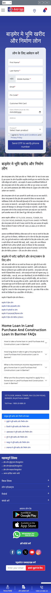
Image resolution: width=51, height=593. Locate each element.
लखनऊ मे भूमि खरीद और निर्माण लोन (18, 447)
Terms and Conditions (28, 134)
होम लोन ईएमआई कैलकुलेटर (13, 466)
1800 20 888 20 (42, 591)
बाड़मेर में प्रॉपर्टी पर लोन (9, 310)
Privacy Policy (16, 137)
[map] (34, 11)
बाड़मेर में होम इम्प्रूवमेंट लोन (11, 306)
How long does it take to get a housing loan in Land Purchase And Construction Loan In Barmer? (23, 354)
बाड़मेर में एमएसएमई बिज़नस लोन (12, 313)
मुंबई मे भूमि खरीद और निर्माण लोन (17, 421)
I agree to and (26, 136)
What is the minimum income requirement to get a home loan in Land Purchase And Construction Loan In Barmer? (23, 367)
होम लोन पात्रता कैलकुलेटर (13, 469)
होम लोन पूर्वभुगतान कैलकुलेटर (13, 462)
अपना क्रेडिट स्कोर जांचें (12, 473)
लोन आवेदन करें (24, 591)
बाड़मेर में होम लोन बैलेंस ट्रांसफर (12, 317)
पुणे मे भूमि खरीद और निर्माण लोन (16, 437)
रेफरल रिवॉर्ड (7, 591)
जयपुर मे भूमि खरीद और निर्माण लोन (17, 442)
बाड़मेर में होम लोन (7, 302)
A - (40, 2)
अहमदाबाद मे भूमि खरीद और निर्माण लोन (19, 432)
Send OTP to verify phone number (25, 145)
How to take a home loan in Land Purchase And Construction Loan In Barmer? (24, 343)
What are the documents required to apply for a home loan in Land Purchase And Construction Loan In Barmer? (24, 380)
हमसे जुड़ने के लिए (35, 567)
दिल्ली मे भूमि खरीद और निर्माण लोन (17, 426)
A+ (47, 2)
